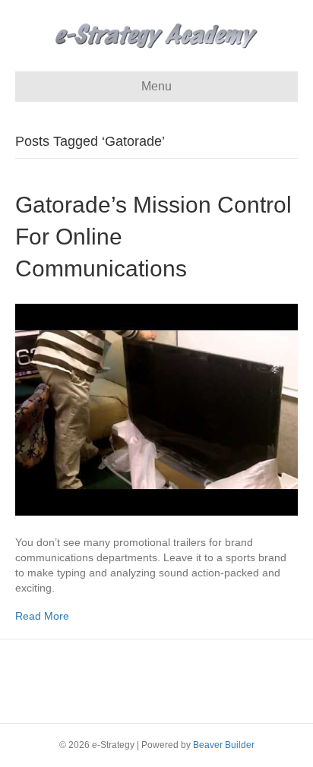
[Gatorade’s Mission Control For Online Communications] (156, 408)
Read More (42, 616)
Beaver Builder (224, 745)
